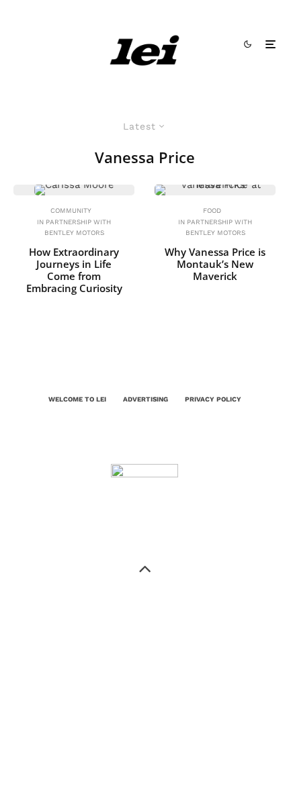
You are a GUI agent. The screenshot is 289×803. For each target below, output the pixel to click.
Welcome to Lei (77, 399)
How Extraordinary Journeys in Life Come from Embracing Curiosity (74, 270)
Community (70, 210)
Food (212, 210)
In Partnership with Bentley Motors (74, 227)
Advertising (145, 399)
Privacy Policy (213, 399)
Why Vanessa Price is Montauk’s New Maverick (215, 264)
